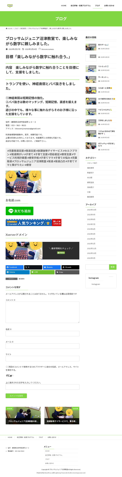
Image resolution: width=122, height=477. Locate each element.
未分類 (89, 178)
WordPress (48, 473)
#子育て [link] (28, 154)
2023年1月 (91, 244)
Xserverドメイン (16, 234)
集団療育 (21, 279)
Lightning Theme (60, 473)
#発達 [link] (50, 161)
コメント (10, 300)
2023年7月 (91, 224)
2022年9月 (91, 258)
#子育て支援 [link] (41, 154)
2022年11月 (91, 248)
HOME (10, 437)
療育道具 (90, 182)
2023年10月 (91, 210)
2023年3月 (91, 234)
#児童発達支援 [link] (15, 150)
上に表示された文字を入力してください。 (24, 383)
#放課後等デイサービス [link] (49, 150)
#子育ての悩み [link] (62, 157)
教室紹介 (90, 173)
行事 (89, 192)
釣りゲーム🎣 (103, 45)
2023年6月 (91, 229)
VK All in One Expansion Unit (76, 473)
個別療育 (90, 168)
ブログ (41, 437)
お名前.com (13, 200)
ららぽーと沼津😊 (105, 88)
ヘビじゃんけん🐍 (105, 110)
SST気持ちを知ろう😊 (106, 99)
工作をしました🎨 (105, 120)
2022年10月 (91, 253)
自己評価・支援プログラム (25, 437)
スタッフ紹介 (92, 163)
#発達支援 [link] (30, 150)
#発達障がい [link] (17, 154)
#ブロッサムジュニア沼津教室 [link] (29, 161)
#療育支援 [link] (65, 154)
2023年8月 (91, 219)
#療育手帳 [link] (33, 157)
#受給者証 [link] (54, 154)
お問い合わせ (52, 437)
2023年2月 (91, 239)
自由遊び (90, 187)
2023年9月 (91, 214)
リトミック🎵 (103, 66)
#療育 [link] (28, 164)
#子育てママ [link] (46, 157)
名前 (9, 329)
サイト (8, 354)
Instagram (94, 278)
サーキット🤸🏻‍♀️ (103, 77)
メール (10, 342)
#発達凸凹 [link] (59, 161)
